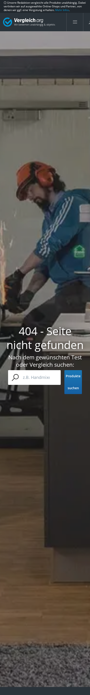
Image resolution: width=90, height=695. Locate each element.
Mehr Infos (62, 10)
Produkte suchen (73, 382)
